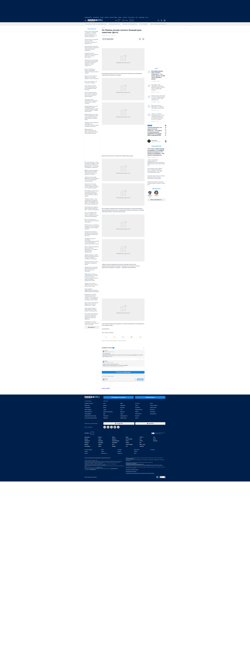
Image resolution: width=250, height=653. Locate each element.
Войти (106, 379)
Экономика (152, 411)
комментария (109, 39)
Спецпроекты (153, 413)
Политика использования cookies (132, 469)
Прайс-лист (87, 405)
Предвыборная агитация (90, 415)
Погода (102, 17)
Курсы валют (131, 17)
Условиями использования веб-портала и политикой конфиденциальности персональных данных (144, 465)
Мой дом (122, 411)
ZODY (137, 17)
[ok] (111, 427)
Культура (122, 407)
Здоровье (105, 418)
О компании (87, 407)
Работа (136, 411)
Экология (152, 409)
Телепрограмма (113, 17)
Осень (136, 405)
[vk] (108, 427)
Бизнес (105, 405)
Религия (137, 415)
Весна (104, 407)
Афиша (119, 17)
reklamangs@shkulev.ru (130, 458)
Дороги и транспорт (108, 411)
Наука (121, 413)
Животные (105, 415)
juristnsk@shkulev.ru (114, 468)
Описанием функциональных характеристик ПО (135, 464)
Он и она (137, 403)
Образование (123, 418)
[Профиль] (164, 20)
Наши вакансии (88, 411)
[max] (115, 427)
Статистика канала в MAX (91, 418)
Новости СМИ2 (106, 388)
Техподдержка (88, 413)
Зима (121, 403)
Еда (104, 413)
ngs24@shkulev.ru (99, 467)
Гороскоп (124, 17)
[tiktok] (118, 427)
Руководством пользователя (131, 463)
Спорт (151, 403)
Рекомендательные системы (131, 471)
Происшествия (138, 409)
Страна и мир (153, 407)
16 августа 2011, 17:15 (106, 35)
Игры (147, 17)
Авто (104, 403)
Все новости (92, 29)
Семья (136, 418)
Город (104, 409)
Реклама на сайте (89, 403)
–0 (142, 358)
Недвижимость (88, 17)
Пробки (125, 20)
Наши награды (88, 409)
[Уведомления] (161, 20)
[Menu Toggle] (85, 20)
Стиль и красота (154, 405)
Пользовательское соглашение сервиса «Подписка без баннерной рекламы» (140, 473)
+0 (139, 358)
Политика (137, 407)
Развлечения (138, 413)
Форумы (106, 17)
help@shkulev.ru (93, 469)
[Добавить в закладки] (140, 39)
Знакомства (96, 17)
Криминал (122, 405)
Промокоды (141, 17)
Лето (121, 409)
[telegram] (104, 427)
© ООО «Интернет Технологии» (91, 477)
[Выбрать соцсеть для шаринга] (143, 39)
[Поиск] (158, 20)
